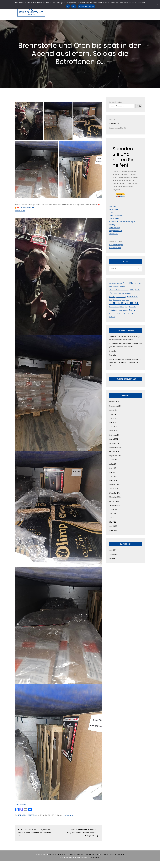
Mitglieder (113, 310)
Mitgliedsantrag (114, 228)
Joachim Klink (20, 211)
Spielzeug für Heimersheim (124, 313)
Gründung (128, 293)
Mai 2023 (112, 472)
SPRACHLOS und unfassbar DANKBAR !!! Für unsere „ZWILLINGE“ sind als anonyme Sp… (125, 362)
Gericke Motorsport (116, 245)
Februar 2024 (114, 435)
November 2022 (115, 497)
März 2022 (113, 530)
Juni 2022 (112, 518)
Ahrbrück (119, 283)
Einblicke (132, 289)
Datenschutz (113, 209)
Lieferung (122, 306)
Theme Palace (95, 857)
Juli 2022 (112, 514)
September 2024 (115, 406)
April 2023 (113, 476)
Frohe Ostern (121, 293)
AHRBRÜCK (112, 283)
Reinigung (125, 310)
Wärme (134, 313)
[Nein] (157, 5)
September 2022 (115, 505)
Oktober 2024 (114, 402)
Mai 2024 (112, 422)
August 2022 (113, 509)
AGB (111, 212)
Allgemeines (69, 815)
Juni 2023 (112, 468)
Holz (123, 300)
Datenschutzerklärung (86, 6)
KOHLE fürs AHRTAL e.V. (27, 815)
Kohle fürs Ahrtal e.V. (27, 208)
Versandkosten (114, 218)
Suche (139, 106)
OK (68, 6)
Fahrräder (137, 289)
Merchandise (113, 234)
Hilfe (110, 300)
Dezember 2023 (114, 443)
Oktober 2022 (114, 501)
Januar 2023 (113, 489)
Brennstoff (122, 286)
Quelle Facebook (20, 804)
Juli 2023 (112, 464)
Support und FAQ (115, 231)
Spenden (133, 310)
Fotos (115, 293)
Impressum (113, 206)
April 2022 (113, 526)
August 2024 (113, 410)
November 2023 (115, 447)
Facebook (72, 854)
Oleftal (120, 310)
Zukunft (112, 317)
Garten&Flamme (115, 248)
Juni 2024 (112, 418)
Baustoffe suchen (115, 102)
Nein (73, 6)
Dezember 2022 (114, 493)
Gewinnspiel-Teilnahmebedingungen (122, 222)
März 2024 (113, 431)
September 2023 (115, 456)
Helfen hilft (132, 296)
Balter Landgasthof (114, 286)
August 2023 (113, 460)
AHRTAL (128, 282)
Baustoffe (112, 351)
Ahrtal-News (113, 550)
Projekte (112, 558)
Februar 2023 (114, 485)
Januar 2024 (113, 439)
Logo (126, 306)
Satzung (112, 225)
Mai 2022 (112, 522)
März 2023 (113, 480)
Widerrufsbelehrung (116, 215)
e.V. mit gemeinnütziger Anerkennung (119, 289)
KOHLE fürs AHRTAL (124, 303)
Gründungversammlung (117, 297)
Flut (111, 293)
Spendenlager (112, 313)
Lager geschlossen (114, 306)
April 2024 (113, 427)
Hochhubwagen (117, 300)
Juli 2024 (112, 414)
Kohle (127, 300)
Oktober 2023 (114, 451)
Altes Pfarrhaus (137, 283)
